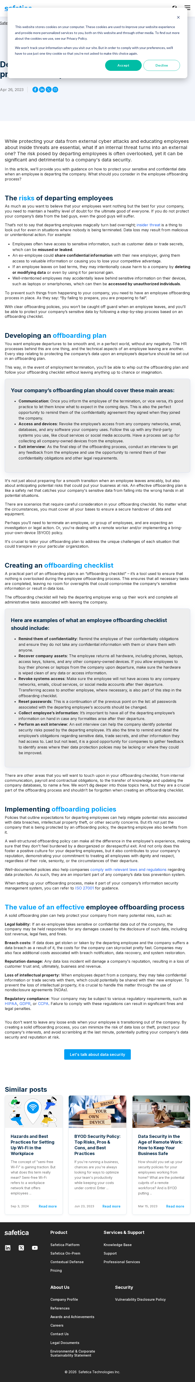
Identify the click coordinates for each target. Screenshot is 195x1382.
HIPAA (11, 1003)
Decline (162, 65)
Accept (123, 65)
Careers (56, 1325)
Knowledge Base (118, 1245)
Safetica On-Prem (65, 1253)
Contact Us (59, 1334)
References (60, 1308)
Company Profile (64, 1299)
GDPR (25, 1003)
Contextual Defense (67, 1262)
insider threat (148, 224)
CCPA (43, 1003)
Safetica (6, 23)
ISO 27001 (84, 888)
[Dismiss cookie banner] (178, 18)
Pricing (56, 1270)
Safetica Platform (64, 1245)
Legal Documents (64, 1343)
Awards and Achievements (72, 1317)
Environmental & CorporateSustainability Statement (72, 1353)
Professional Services (122, 1262)
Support (110, 1253)
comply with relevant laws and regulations (128, 869)
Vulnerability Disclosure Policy (140, 1299)
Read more (48, 1206)
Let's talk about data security (97, 1054)
